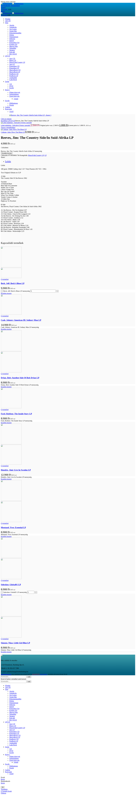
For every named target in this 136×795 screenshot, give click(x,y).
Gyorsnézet (4, 279)
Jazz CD (12, 58)
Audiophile (13, 78)
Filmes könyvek (14, 92)
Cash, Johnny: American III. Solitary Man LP (21, 320)
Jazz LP (12, 64)
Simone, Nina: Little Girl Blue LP (15, 643)
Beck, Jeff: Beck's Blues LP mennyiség (16, 291)
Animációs (13, 27)
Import (11, 41)
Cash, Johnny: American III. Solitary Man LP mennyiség (20, 327)
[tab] (8, 161)
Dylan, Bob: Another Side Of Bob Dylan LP (20, 378)
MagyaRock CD (15, 70)
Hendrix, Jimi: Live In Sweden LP (16, 470)
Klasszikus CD (14, 66)
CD (10, 84)
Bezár (3, 779)
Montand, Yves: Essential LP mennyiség (14, 534)
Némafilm (12, 48)
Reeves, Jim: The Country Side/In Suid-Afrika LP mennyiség (21, 151)
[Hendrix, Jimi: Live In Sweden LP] (11, 444)
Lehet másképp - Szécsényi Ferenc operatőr (15, 125)
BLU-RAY (13, 54)
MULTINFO (39, 674)
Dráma (11, 35)
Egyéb (11, 88)
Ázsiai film (13, 31)
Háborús (12, 39)
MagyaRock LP (14, 72)
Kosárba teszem (7, 153)
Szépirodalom (14, 94)
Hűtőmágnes (13, 103)
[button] (6, 293)
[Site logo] (6, 4)
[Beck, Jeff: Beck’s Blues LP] (11, 267)
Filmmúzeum (13, 37)
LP (14, 121)
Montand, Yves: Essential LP (13, 527)
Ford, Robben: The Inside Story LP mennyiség (16, 421)
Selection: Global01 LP (11, 584)
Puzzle (11, 105)
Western (12, 50)
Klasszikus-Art (14, 42)
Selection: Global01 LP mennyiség (15, 592)
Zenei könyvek (14, 96)
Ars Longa (13, 29)
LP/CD (10, 121)
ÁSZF (11, 111)
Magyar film (13, 46)
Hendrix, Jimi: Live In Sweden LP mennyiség (16, 477)
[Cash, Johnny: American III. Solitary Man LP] (11, 314)
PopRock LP (13, 76)
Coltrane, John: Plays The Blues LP (13, 132)
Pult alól (12, 52)
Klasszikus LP (14, 68)
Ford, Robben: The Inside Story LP (16, 414)
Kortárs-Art (13, 44)
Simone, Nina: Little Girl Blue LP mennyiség (16, 650)
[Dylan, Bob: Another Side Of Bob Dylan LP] (11, 350)
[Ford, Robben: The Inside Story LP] (11, 408)
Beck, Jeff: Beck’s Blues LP (12, 283)
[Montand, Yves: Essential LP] (11, 500)
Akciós (11, 25)
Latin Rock (13, 80)
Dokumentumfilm (15, 33)
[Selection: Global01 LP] (11, 557)
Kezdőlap (4, 121)
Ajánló (16, 99)
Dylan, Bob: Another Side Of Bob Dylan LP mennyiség (19, 385)
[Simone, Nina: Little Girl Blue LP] (11, 616)
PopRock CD (13, 74)
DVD (11, 86)
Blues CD (12, 60)
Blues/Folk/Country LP (17, 62)
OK (3, 787)
